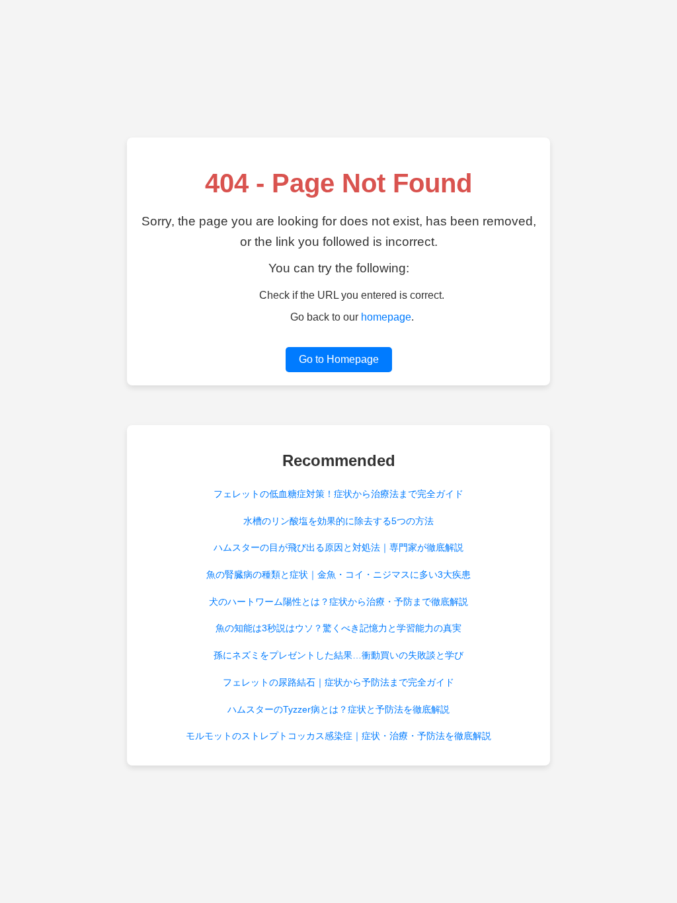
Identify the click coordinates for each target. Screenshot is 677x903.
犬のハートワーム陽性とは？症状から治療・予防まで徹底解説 (338, 601)
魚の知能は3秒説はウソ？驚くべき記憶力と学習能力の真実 (338, 628)
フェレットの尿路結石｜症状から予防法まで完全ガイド (338, 682)
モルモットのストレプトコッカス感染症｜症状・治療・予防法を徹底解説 (338, 735)
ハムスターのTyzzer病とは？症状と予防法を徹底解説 (338, 709)
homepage (386, 317)
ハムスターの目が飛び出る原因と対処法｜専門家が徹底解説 (338, 547)
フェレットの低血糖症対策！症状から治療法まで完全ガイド (338, 494)
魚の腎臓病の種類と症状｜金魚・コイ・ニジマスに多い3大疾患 (338, 574)
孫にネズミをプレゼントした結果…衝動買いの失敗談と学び (338, 655)
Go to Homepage (339, 359)
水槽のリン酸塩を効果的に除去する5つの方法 (338, 521)
